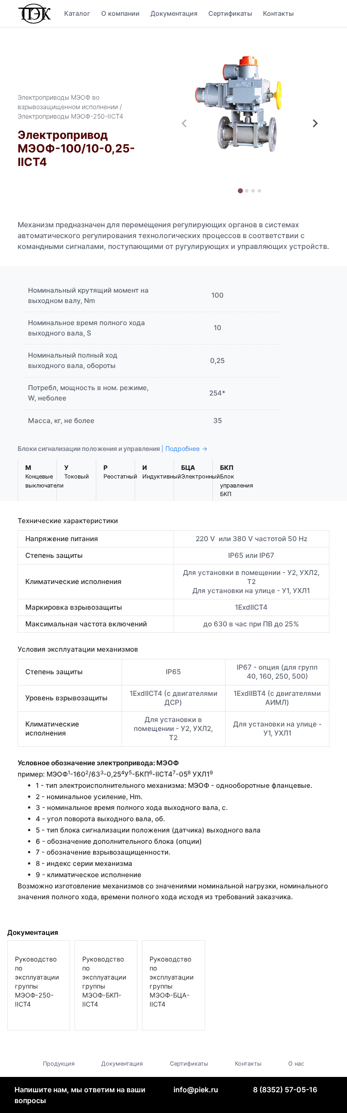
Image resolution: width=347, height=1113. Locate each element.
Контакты (278, 13)
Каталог (77, 13)
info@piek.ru (196, 1089)
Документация (173, 13)
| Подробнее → (184, 448)
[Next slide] (315, 123)
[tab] (240, 190)
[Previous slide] (184, 123)
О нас (296, 1063)
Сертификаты (230, 13)
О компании (120, 13)
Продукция (59, 1063)
